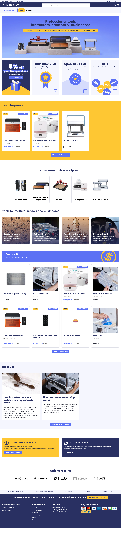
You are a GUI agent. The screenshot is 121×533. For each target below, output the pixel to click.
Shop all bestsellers (61, 351)
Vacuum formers (100, 199)
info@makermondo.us (58, 508)
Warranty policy (6, 510)
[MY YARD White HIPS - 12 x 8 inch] (45, 278)
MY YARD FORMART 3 (70, 141)
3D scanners (21, 199)
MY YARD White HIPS (40, 295)
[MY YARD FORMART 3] (75, 126)
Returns (34, 520)
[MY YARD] (100, 479)
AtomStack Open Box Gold (13, 338)
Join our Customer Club (97, 497)
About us (34, 508)
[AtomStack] (41, 479)
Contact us (69, 453)
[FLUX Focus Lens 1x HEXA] (75, 320)
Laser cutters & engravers (40, 198)
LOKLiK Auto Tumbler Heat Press (45, 142)
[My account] (114, 5)
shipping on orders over (15, 491)
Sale (21, 10)
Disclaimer (35, 512)
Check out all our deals (60, 155)
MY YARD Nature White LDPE (103, 295)
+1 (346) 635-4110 (115, 1)
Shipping (34, 517)
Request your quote (13, 452)
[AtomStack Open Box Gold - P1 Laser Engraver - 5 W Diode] (15, 320)
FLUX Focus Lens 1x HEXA (71, 336)
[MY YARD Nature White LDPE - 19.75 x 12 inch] (105, 278)
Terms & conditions (37, 510)
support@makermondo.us (59, 509)
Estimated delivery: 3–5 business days (44, 491)
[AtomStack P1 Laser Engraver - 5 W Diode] (15, 126)
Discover (29, 10)
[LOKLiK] (80, 479)
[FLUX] (60, 479)
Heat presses (80, 199)
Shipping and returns (8, 508)
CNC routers (60, 199)
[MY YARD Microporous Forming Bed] (15, 278)
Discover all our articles (60, 424)
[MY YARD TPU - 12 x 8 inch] (105, 320)
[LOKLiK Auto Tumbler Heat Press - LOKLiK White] (45, 126)
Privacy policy (36, 515)
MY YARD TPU (98, 337)
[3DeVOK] (21, 479)
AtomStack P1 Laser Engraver (14, 142)
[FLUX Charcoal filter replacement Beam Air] (45, 320)
